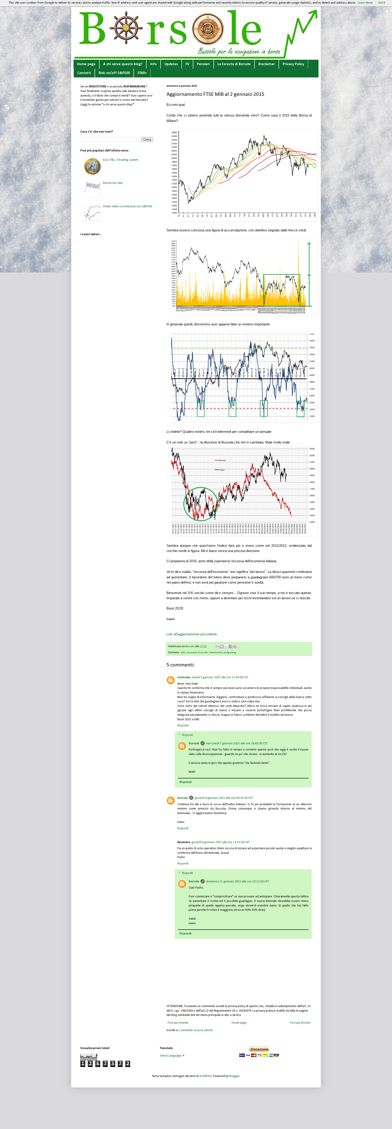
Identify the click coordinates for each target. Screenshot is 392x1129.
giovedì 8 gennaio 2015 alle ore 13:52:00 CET (220, 842)
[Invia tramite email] (217, 646)
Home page (86, 64)
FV (187, 64)
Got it (381, 3)
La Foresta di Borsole (234, 64)
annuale (192, 652)
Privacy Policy (293, 64)
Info (153, 64)
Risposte (187, 735)
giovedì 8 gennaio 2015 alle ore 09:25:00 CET (224, 798)
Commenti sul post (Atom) (196, 1030)
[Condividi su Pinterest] (235, 646)
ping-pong (230, 652)
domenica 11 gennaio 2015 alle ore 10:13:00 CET (237, 881)
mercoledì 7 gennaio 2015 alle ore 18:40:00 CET (237, 743)
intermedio (216, 652)
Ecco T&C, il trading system (120, 160)
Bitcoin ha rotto (113, 183)
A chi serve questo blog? (122, 64)
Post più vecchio (300, 1023)
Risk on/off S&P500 (114, 73)
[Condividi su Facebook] (230, 646)
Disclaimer (266, 64)
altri (183, 652)
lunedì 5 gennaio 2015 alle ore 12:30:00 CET (220, 677)
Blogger (234, 1076)
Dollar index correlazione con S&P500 (127, 206)
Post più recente (178, 1023)
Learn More (365, 3)
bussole (203, 652)
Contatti (84, 73)
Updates (171, 64)
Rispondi (183, 725)
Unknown (184, 677)
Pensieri (203, 64)
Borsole (194, 743)
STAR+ (142, 73)
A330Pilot (205, 1076)
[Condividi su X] (226, 646)
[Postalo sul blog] (222, 646)
